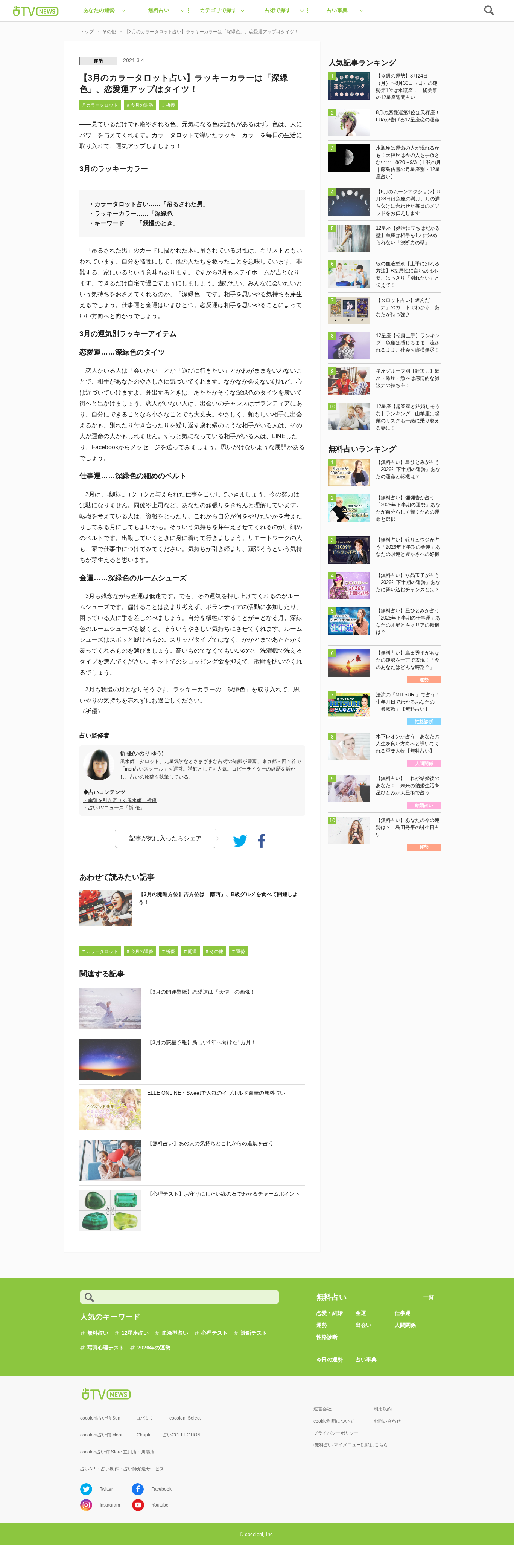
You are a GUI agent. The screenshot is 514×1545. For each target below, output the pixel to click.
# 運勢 (238, 951)
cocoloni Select (185, 1418)
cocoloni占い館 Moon (102, 1435)
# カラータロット (100, 105)
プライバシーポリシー (336, 1433)
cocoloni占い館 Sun (100, 1418)
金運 (361, 1313)
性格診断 (327, 1337)
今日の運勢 (329, 1360)
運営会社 (322, 1409)
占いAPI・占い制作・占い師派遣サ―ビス (122, 1469)
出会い (363, 1325)
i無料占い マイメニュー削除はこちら (350, 1444)
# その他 (214, 951)
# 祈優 (168, 105)
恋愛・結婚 (329, 1313)
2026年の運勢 (153, 1348)
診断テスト (254, 1333)
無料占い (97, 1333)
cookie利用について (333, 1421)
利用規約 (383, 1409)
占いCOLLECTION (182, 1435)
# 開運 (190, 951)
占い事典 (366, 1360)
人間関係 (405, 1325)
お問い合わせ (387, 1421)
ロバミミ (145, 1418)
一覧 (428, 1297)
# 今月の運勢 (140, 105)
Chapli (143, 1435)
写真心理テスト (105, 1348)
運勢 (98, 61)
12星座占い (135, 1333)
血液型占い (175, 1333)
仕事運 (403, 1313)
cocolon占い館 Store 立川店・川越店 (117, 1452)
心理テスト (214, 1333)
